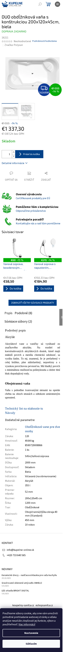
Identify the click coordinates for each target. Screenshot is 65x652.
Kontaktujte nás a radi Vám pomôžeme (38, 223)
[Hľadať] (40, 4)
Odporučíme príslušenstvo (31, 211)
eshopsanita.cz (44, 605)
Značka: (13, 45)
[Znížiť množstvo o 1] (13, 156)
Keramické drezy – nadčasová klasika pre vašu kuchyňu (29, 575)
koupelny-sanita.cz (23, 605)
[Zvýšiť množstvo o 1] (13, 152)
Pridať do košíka (31, 154)
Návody (10, 413)
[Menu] (57, 4)
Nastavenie (31, 633)
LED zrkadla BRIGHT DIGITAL (15, 590)
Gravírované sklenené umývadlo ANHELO (22, 583)
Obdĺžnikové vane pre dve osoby (42, 429)
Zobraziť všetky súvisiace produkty (32, 302)
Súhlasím (31, 644)
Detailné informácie (13, 163)
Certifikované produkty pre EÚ (33, 198)
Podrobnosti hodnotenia (44, 41)
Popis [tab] (8, 313)
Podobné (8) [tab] (23, 313)
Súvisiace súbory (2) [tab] (18, 321)
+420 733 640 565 (16, 555)
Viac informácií (26, 624)
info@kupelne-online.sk (20, 550)
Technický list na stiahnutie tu (24, 408)
